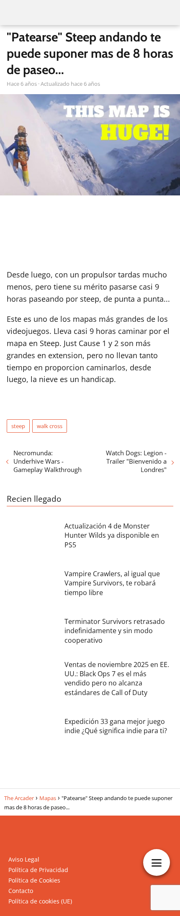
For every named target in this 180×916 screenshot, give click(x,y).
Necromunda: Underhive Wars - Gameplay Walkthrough (47, 461)
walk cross (49, 426)
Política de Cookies (34, 880)
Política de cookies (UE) (40, 901)
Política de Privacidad (38, 870)
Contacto (20, 891)
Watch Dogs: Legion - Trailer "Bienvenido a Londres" (136, 461)
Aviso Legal (23, 859)
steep (18, 426)
